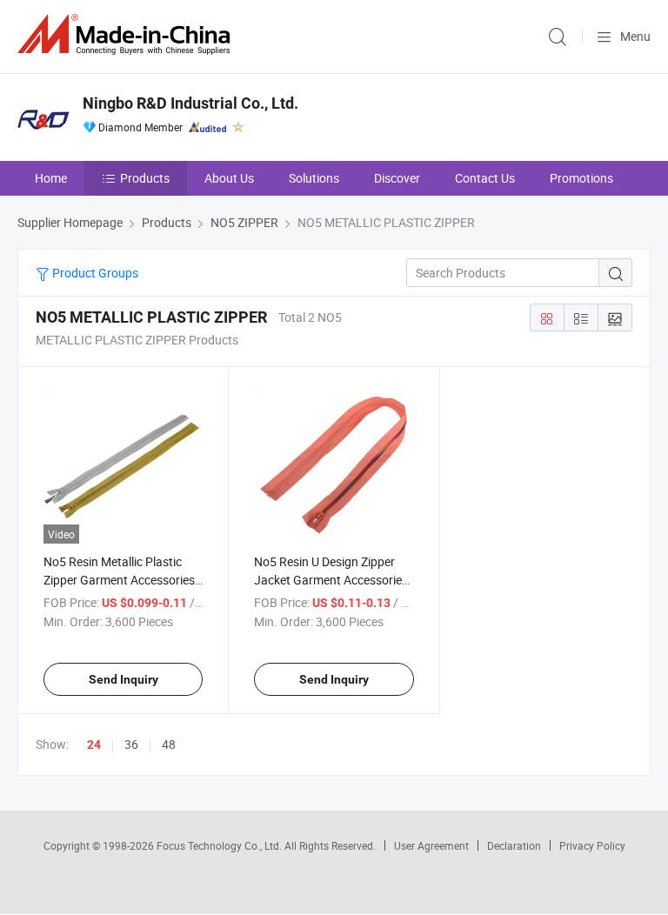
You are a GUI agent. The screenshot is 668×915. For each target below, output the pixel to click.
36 (131, 744)
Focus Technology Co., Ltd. (220, 845)
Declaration (514, 845)
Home (51, 178)
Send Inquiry (123, 679)
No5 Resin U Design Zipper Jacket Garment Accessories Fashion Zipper (331, 579)
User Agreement (431, 845)
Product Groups (94, 272)
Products (145, 178)
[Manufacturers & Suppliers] (127, 34)
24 (94, 744)
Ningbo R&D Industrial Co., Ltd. (190, 103)
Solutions (314, 178)
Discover (397, 178)
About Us (229, 178)
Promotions (581, 178)
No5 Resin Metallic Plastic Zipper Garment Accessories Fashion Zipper (119, 579)
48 (169, 744)
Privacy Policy (592, 845)
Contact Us (485, 178)
